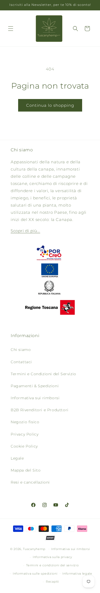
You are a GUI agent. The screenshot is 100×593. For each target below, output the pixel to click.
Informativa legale (77, 573)
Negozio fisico (25, 422)
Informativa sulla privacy (52, 557)
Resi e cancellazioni (30, 482)
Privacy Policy (24, 434)
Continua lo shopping (50, 105)
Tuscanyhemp (34, 549)
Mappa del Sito (26, 470)
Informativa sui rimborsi (35, 398)
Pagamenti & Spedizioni (35, 386)
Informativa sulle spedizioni (35, 573)
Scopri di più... (25, 230)
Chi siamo (21, 349)
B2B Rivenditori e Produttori (40, 410)
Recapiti (52, 581)
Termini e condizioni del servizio (52, 565)
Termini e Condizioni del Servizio (43, 373)
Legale (17, 458)
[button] (11, 28)
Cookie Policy (24, 446)
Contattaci (21, 361)
